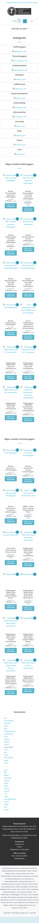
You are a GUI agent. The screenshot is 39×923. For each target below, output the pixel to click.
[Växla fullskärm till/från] (13, 918)
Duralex (6, 739)
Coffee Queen (8, 734)
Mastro (6, 775)
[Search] (36, 21)
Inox (5, 752)
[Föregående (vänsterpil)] (4, 921)
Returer (19, 847)
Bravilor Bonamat (9, 731)
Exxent (6, 744)
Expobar (7, 742)
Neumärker (8, 778)
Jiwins (6, 755)
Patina (6, 783)
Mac (5, 773)
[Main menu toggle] (25, 21)
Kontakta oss (19, 844)
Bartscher (7, 723)
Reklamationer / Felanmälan (19, 849)
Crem (6, 736)
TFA (5, 794)
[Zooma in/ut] (4, 918)
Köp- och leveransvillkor (19, 856)
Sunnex (6, 788)
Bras (5, 728)
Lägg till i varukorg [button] (10, 205)
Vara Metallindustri (10, 799)
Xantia (6, 804)
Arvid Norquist (8, 721)
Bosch (6, 726)
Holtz (5, 750)
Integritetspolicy (19, 858)
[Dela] (21, 918)
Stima (6, 786)
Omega (6, 780)
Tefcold (6, 791)
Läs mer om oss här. (21, 831)
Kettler (6, 760)
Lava (5, 770)
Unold (6, 796)
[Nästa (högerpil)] (13, 921)
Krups (6, 763)
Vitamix (6, 802)
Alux (5, 718)
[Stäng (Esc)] (30, 918)
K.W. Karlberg (8, 757)
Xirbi (5, 807)
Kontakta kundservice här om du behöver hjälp (21, 2)
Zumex (6, 809)
